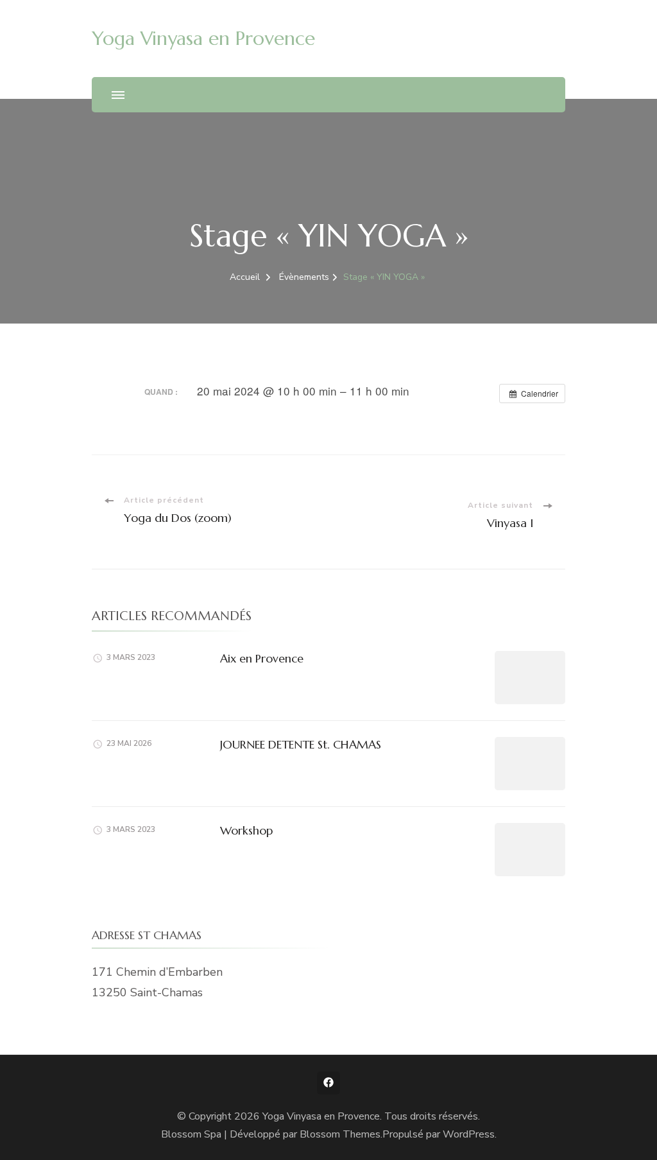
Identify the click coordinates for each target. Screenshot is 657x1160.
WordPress (469, 1134)
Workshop (246, 830)
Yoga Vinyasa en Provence (203, 38)
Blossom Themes (340, 1134)
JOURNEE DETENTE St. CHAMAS (300, 744)
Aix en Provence (261, 658)
